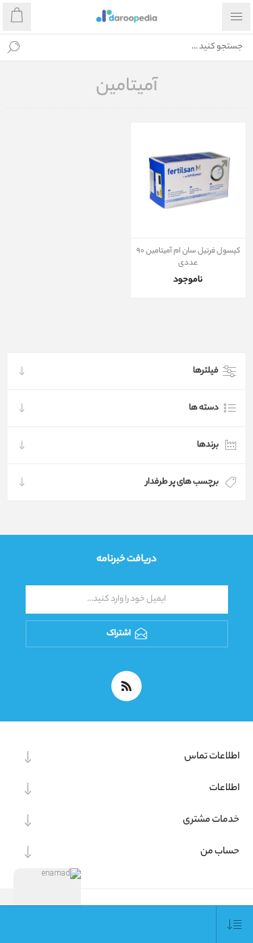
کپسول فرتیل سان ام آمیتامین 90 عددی (188, 257)
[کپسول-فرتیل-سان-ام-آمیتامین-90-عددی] (188, 180)
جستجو (13, 47)
